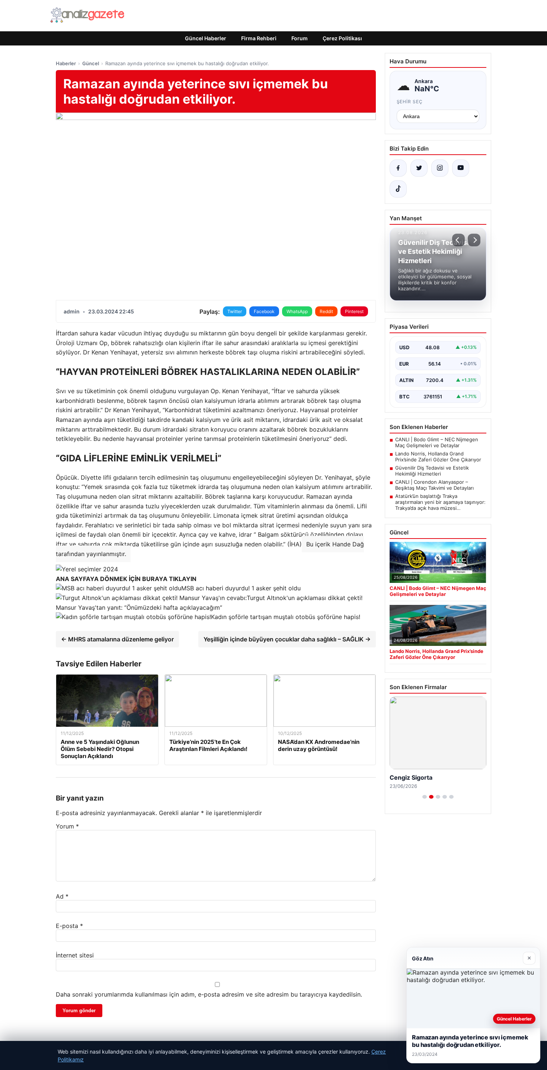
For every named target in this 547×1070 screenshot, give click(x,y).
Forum (299, 38)
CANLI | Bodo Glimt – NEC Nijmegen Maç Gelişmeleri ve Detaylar (436, 442)
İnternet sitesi (75, 955)
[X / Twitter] (419, 168)
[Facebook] (398, 168)
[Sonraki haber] (474, 240)
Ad (62, 896)
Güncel (90, 63)
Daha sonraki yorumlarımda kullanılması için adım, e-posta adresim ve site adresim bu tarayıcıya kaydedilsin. (209, 994)
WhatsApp (297, 311)
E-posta (69, 925)
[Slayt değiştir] (424, 797)
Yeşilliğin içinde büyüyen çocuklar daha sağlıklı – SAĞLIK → (287, 639)
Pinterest (354, 311)
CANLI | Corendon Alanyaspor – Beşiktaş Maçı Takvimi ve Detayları (434, 485)
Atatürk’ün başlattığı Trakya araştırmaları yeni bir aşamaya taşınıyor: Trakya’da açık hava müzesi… (440, 502)
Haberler (66, 63)
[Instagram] (439, 168)
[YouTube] (460, 168)
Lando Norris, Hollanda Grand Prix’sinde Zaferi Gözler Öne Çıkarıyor (438, 457)
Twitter (234, 311)
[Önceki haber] (458, 240)
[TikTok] (398, 189)
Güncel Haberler (205, 38)
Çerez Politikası (342, 38)
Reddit (326, 311)
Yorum (67, 826)
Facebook (264, 311)
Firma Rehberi (258, 38)
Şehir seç (410, 101)
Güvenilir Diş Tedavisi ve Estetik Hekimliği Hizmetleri (432, 471)
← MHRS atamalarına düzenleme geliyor (117, 639)
